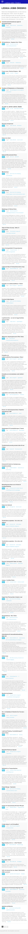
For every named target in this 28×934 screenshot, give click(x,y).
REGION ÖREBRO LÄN (14, 268)
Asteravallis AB (12, 524)
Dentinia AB (12, 62)
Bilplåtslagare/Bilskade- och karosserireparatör (15, 212)
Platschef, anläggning (10, 659)
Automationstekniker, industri (11, 790)
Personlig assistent (18, 449)
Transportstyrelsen (13, 249)
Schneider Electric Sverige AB (15, 695)
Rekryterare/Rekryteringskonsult (12, 340)
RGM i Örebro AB (13, 861)
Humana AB (12, 449)
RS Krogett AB (12, 506)
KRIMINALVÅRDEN (13, 807)
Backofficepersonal (9, 772)
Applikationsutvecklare (10, 909)
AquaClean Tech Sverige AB (15, 873)
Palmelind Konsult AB (14, 44)
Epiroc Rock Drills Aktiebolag (15, 173)
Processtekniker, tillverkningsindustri (13, 696)
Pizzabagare (19, 861)
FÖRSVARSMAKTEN (13, 676)
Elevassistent (8, 91)
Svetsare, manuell (21, 581)
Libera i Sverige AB (13, 285)
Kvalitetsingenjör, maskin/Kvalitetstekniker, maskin (15, 194)
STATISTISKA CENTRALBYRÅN (15, 908)
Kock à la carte (20, 139)
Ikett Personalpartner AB (14, 394)
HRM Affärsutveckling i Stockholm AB (16, 657)
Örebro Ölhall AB (13, 125)
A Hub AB (11, 73)
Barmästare (19, 125)
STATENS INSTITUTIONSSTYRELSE (16, 488)
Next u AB (12, 156)
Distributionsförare (9, 827)
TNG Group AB (12, 338)
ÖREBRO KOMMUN (13, 467)
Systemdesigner (9, 175)
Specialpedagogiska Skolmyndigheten (17, 90)
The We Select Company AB (15, 231)
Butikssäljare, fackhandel (18, 108)
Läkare (20, 268)
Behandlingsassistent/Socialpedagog (13, 490)
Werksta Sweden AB (13, 210)
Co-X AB (11, 108)
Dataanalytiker (9, 600)
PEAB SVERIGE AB (12, 844)
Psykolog (20, 734)
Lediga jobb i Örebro (13, 3)
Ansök (3, 25)
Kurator (20, 413)
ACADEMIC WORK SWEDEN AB (15, 770)
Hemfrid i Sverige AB (13, 715)
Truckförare (22, 394)
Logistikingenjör (19, 321)
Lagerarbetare (20, 285)
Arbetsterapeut (21, 430)
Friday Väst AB (12, 321)
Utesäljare (23, 873)
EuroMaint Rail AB (13, 581)
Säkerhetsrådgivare (9, 302)
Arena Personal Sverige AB (14, 826)
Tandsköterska (18, 62)
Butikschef (17, 156)
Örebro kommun (13, 25)
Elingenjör (16, 73)
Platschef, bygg (20, 844)
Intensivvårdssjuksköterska (11, 45)
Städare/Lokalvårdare (10, 717)
